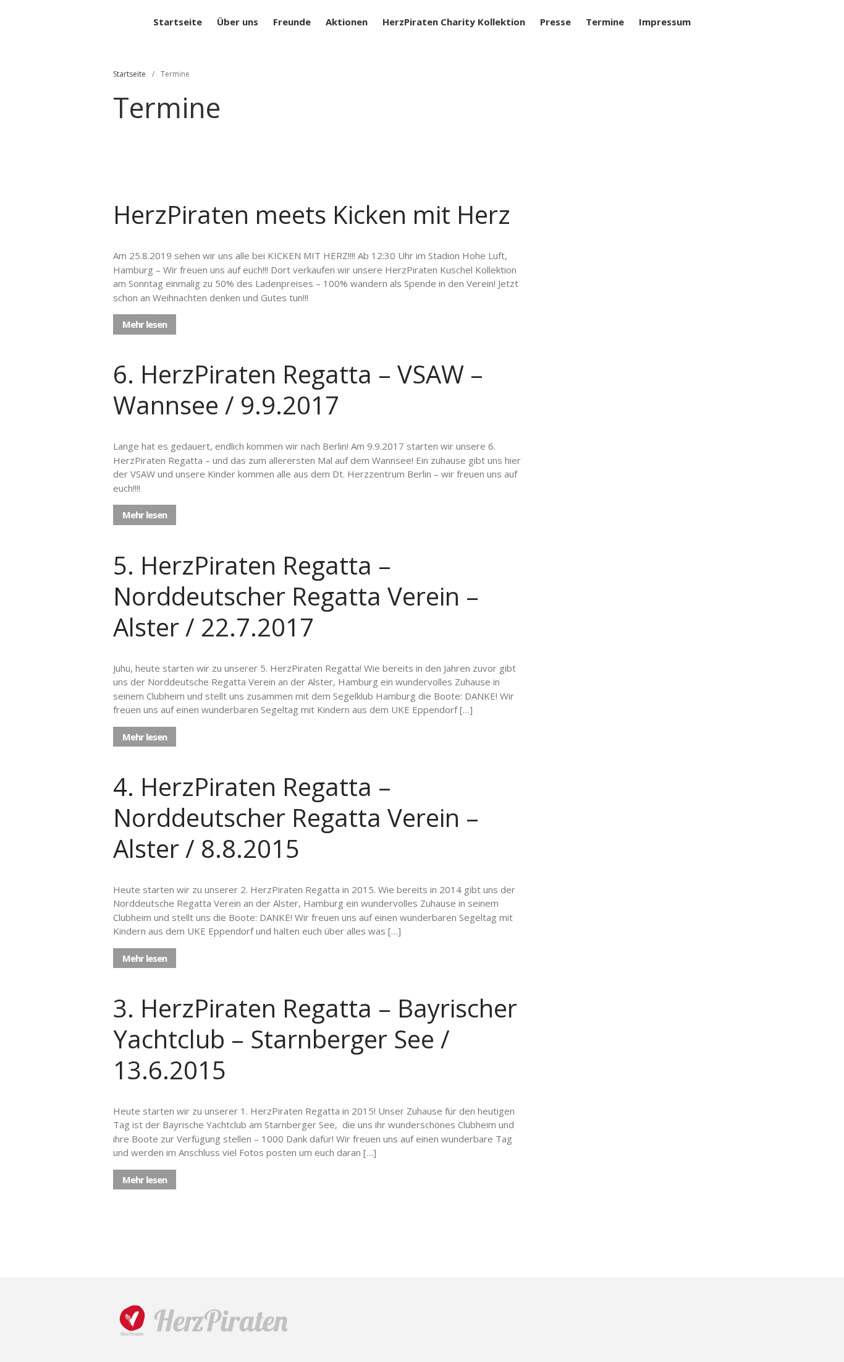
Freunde (292, 21)
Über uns (237, 21)
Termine (605, 21)
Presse (555, 21)
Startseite (177, 21)
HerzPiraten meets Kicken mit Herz (311, 214)
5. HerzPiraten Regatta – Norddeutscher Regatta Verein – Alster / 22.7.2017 (296, 596)
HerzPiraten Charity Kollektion (453, 21)
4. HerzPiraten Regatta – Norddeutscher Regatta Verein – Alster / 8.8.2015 (296, 817)
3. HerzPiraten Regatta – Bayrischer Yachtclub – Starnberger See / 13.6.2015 (315, 1039)
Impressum (665, 21)
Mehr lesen (144, 324)
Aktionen (347, 21)
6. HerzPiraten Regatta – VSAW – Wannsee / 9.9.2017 (298, 389)
